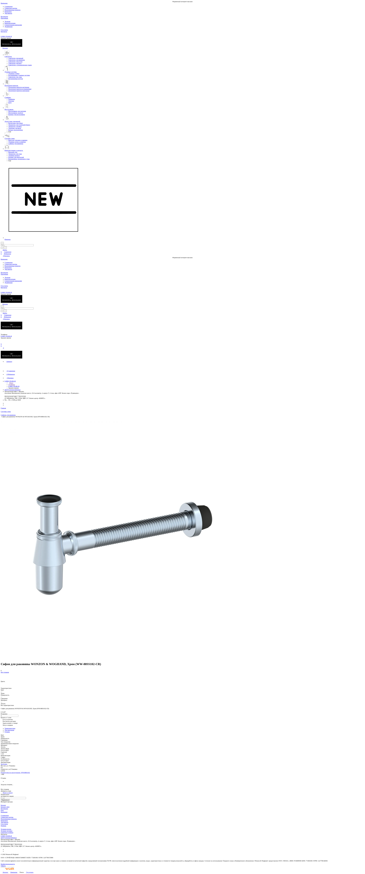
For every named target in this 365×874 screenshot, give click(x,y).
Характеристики (10, 728)
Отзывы (7, 732)
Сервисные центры (11, 8)
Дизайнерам (8, 26)
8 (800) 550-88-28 (6, 36)
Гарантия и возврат (7, 832)
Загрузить (4, 764)
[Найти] (5, 247)
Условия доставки (6, 831)
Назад (11, 383)
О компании (9, 6)
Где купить (4, 824)
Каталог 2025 (5, 807)
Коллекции (4, 808)
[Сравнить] (2, 676)
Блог (2, 810)
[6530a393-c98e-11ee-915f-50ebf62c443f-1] (119, 658)
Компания (4, 812)
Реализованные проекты (12, 10)
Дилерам (7, 21)
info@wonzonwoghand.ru (12, 390)
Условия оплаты (6, 829)
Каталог (3, 805)
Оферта (3, 866)
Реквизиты (8, 11)
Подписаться (5, 800)
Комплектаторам (10, 23)
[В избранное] (1, 674)
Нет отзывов (5, 672)
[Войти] (1, 342)
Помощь (3, 826)
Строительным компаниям (13, 25)
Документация (9, 730)
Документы (8, 13)
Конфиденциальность (8, 864)
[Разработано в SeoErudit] (7, 870)
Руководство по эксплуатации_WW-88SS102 (15, 772)
